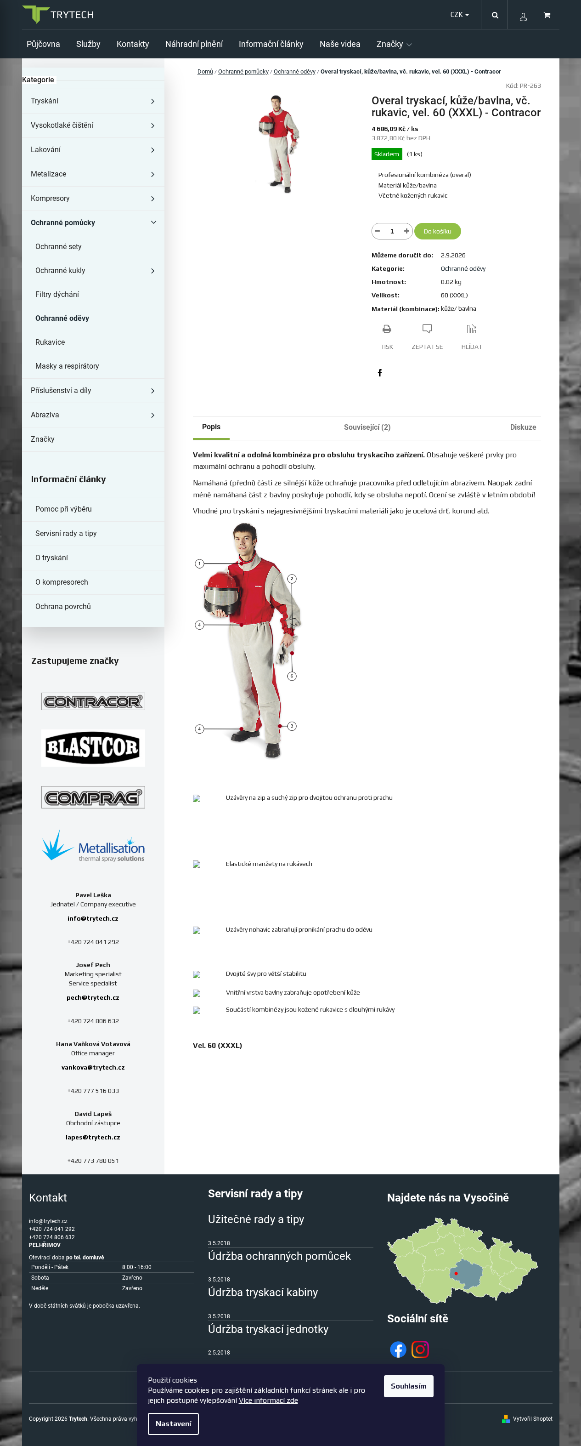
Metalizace (48, 174)
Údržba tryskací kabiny (263, 1292)
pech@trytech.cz (93, 997)
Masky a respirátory (67, 366)
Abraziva (45, 414)
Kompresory (50, 198)
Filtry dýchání (57, 294)
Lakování (46, 149)
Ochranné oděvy (62, 318)
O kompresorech (61, 582)
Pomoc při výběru (63, 509)
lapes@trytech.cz (93, 1137)
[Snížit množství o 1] (377, 231)
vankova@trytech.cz (93, 1067)
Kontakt (48, 1197)
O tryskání (51, 557)
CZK (457, 14)
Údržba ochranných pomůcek (279, 1256)
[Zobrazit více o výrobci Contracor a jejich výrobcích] (93, 701)
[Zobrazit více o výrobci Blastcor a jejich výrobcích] (93, 748)
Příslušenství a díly (61, 390)
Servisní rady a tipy (66, 533)
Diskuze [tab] (523, 427)
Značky (43, 439)
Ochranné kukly (60, 270)
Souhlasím (409, 1386)
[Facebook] (380, 372)
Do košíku (437, 231)
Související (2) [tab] (367, 427)
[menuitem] (47, 43)
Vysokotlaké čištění (62, 125)
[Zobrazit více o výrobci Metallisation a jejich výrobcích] (93, 845)
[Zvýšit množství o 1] (406, 231)
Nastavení (173, 1423)
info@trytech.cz (93, 918)
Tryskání (44, 101)
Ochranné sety (58, 246)
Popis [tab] (211, 426)
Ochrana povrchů (63, 606)
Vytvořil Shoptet (533, 1419)
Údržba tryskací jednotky (268, 1329)
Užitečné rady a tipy (256, 1219)
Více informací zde (268, 1400)
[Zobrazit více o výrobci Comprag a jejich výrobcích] (93, 797)
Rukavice (50, 342)
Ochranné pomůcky (63, 222)
